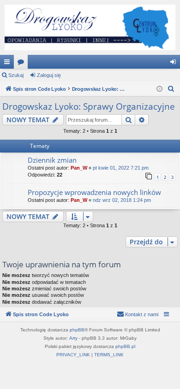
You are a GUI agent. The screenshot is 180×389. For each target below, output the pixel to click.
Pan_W (79, 168)
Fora (23, 64)
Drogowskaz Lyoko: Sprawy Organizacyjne (88, 106)
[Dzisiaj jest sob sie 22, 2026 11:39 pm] (159, 89)
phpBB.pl (125, 346)
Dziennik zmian (52, 160)
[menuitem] (171, 89)
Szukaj (16, 75)
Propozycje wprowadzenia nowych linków (94, 192)
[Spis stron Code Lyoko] (90, 27)
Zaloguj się (49, 75)
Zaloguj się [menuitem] (175, 64)
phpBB (77, 329)
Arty (73, 338)
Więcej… (9, 64)
